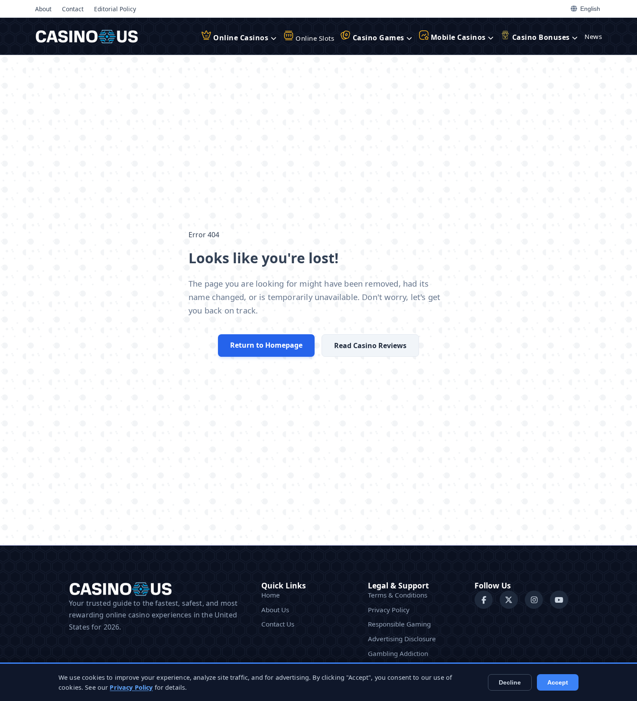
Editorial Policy (115, 9)
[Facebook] (483, 600)
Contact (73, 9)
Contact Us (277, 624)
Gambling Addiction (398, 653)
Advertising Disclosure (402, 638)
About (43, 9)
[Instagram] (534, 600)
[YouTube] (559, 600)
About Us (275, 609)
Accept (557, 682)
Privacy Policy (389, 609)
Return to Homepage (266, 345)
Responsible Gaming (399, 624)
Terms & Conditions (397, 595)
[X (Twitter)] (509, 600)
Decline (510, 682)
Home (270, 595)
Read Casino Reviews (370, 345)
